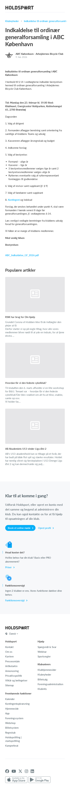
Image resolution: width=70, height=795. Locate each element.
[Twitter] (20, 771)
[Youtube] (14, 771)
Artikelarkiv (11, 666)
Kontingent (14, 199)
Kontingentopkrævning (17, 703)
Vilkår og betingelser (16, 680)
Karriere (9, 656)
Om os (8, 651)
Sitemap (9, 685)
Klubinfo (42, 688)
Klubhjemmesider (47, 669)
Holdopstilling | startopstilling (13, 739)
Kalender (10, 699)
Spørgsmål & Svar (47, 646)
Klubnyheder (12, 21)
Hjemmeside (12, 708)
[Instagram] (26, 771)
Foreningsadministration (50, 684)
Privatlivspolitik (13, 675)
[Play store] (39, 779)
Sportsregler (44, 656)
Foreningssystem (14, 718)
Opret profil (45, 527)
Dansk (12, 633)
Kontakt (9, 646)
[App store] (16, 779)
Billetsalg (43, 679)
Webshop (10, 722)
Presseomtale (12, 661)
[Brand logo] (19, 8)
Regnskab (10, 732)
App (7, 713)
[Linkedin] (32, 771)
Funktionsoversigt (15, 600)
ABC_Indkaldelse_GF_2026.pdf (22, 255)
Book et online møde (19, 527)
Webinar (42, 651)
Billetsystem (12, 727)
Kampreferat (11, 745)
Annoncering (12, 670)
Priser (8, 567)
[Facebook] (7, 771)
